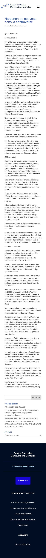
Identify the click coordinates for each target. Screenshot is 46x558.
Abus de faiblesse (20, 26)
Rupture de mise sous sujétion (23, 519)
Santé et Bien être (23, 544)
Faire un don (23, 480)
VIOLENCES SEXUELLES (15, 407)
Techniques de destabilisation (23, 508)
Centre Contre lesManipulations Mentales (23, 454)
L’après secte (23, 525)
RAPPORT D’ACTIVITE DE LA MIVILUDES (21, 418)
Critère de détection (23, 514)
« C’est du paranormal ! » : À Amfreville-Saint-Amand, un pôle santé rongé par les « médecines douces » (22, 412)
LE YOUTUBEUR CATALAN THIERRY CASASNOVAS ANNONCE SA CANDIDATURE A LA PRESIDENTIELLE (23, 424)
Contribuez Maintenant (23, 466)
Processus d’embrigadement (23, 502)
